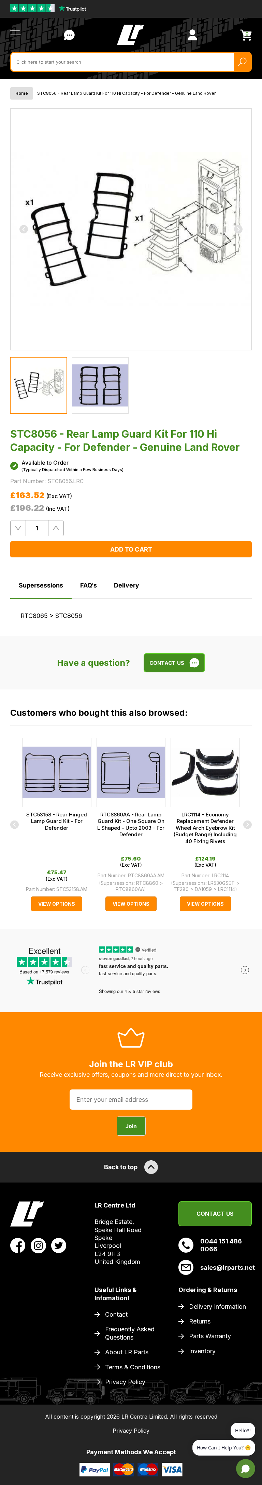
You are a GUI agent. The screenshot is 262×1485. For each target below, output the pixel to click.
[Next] (238, 229)
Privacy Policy (125, 1381)
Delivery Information (217, 1306)
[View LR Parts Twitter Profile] (59, 1245)
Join (131, 1126)
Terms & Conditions (132, 1367)
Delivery (126, 585)
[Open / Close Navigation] (15, 35)
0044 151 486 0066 (221, 1245)
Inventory (202, 1351)
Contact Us (69, 34)
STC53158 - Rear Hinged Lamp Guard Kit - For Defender (56, 821)
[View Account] (192, 34)
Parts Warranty (210, 1336)
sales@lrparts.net (226, 1267)
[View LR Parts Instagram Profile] (38, 1245)
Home (21, 93)
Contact (116, 1314)
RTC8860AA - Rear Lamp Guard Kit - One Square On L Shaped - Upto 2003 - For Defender (130, 824)
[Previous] (23, 229)
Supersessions (41, 585)
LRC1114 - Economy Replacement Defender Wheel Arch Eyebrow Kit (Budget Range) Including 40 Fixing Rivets (205, 827)
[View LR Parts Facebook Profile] (18, 1245)
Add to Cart (131, 549)
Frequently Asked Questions (130, 1333)
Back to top (120, 1167)
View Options (56, 904)
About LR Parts (126, 1352)
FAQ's (88, 585)
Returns (199, 1321)
